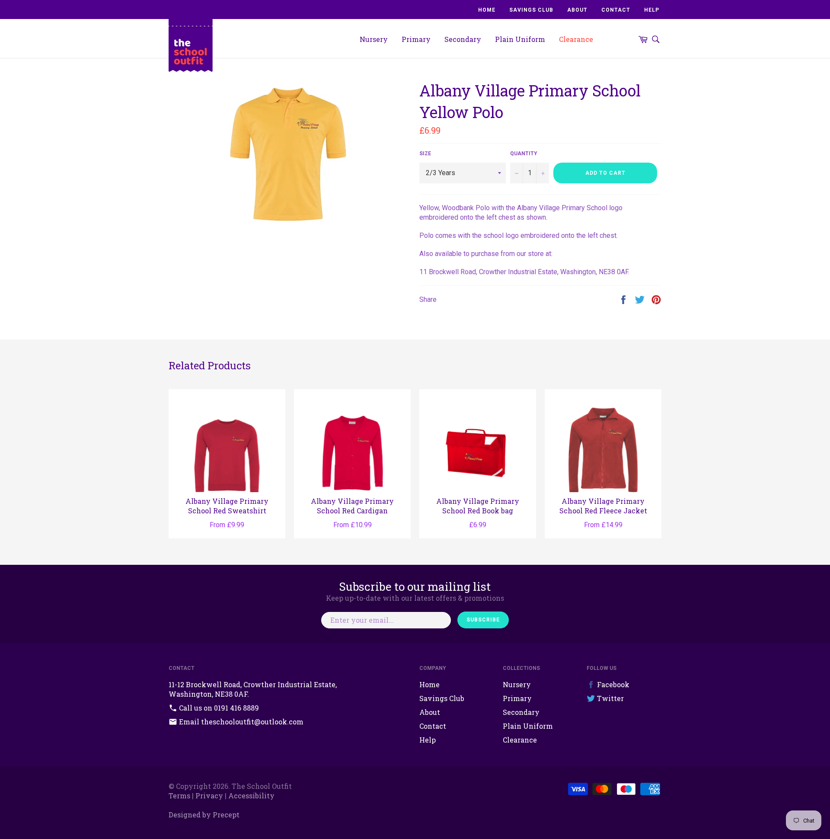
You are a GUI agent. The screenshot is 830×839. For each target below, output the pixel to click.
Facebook (612, 684)
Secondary (462, 39)
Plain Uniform (520, 39)
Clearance (576, 39)
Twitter (609, 698)
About (577, 10)
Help (651, 10)
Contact (615, 10)
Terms (179, 795)
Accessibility (251, 795)
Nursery (374, 39)
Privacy (209, 795)
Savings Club (531, 10)
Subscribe (483, 620)
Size (425, 154)
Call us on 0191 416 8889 (218, 707)
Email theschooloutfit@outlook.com (240, 721)
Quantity (523, 154)
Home (486, 10)
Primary (416, 39)
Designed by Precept (204, 814)
